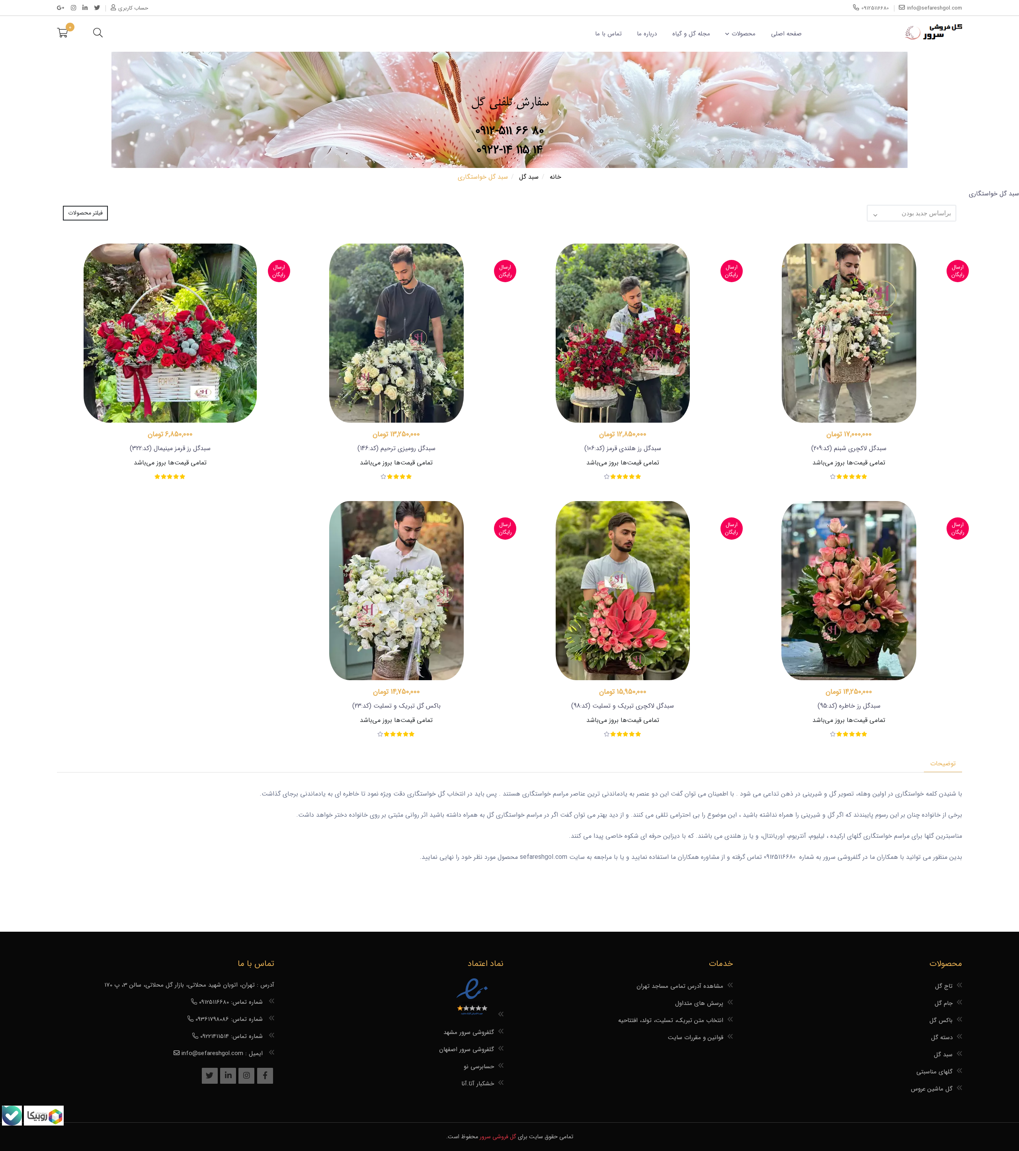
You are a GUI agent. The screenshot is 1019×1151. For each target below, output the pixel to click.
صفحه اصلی (786, 34)
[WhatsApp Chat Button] (43, 1124)
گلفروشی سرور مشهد (468, 1032)
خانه (555, 177)
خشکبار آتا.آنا (477, 1084)
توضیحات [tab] (943, 764)
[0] (62, 34)
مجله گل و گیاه (691, 34)
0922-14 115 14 (509, 150)
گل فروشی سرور (498, 1136)
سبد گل (529, 177)
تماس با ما (608, 34)
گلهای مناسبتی (934, 1072)
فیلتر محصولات (85, 213)
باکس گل (941, 1020)
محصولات (743, 34)
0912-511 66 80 (509, 131)
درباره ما (647, 34)
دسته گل (942, 1037)
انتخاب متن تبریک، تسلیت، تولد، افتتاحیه (670, 1020)
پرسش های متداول (699, 1003)
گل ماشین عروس (932, 1089)
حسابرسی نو (479, 1066)
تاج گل (944, 986)
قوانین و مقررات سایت (695, 1037)
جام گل (944, 1003)
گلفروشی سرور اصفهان (466, 1049)
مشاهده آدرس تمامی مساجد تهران (679, 986)
